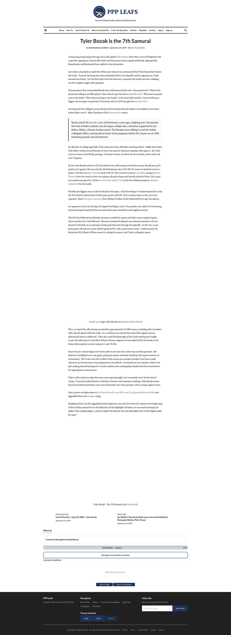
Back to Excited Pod (100, 30)
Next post (121, 514)
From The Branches (119, 30)
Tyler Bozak (122, 56)
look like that (135, 94)
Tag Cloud (126, 602)
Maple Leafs (94, 321)
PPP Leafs (122, 12)
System (111, 618)
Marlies (133, 30)
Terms (133, 630)
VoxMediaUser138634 (97, 48)
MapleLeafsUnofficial (131, 321)
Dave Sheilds (94, 172)
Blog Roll (143, 30)
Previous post (62, 514)
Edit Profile (85, 602)
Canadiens (141, 172)
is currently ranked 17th (111, 180)
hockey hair (140, 101)
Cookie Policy (143, 630)
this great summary (92, 198)
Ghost (117, 630)
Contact (161, 630)
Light (86, 618)
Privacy (125, 630)
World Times (68, 602)
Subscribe (180, 608)
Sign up (169, 30)
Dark (99, 618)
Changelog (84, 606)
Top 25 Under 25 (82, 30)
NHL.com (123, 392)
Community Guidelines (110, 602)
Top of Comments (124, 584)
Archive (152, 30)
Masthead (96, 606)
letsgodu (92, 396)
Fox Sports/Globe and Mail (142, 392)
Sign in (161, 30)
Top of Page (104, 584)
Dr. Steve (101, 392)
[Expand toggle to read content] (184, 539)
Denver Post (115, 112)
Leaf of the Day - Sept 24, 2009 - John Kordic (76, 517)
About (95, 602)
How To (69, 30)
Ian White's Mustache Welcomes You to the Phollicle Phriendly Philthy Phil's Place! (142, 518)
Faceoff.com (113, 392)
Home (61, 30)
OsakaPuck (132, 504)
